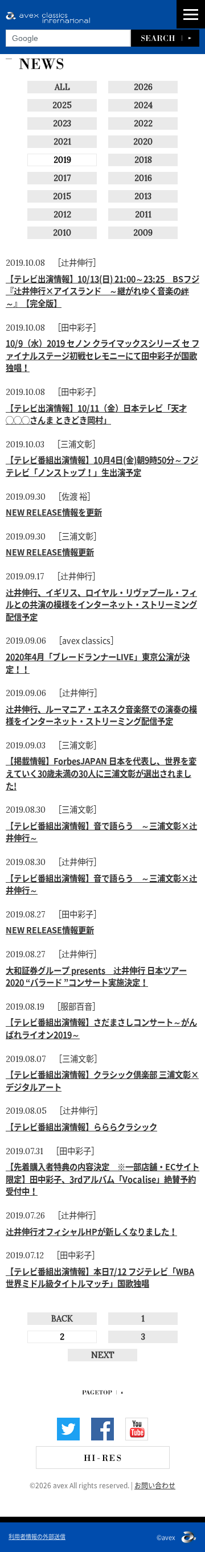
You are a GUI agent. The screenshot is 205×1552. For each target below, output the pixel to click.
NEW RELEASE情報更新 (50, 551)
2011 (143, 214)
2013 (142, 196)
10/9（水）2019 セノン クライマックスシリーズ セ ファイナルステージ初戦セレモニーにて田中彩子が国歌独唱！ (102, 354)
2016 (143, 178)
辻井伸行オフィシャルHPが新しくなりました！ (91, 1231)
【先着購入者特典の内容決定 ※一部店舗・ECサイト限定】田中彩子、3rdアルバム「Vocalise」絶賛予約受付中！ (102, 1178)
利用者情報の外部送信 (37, 1536)
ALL (62, 87)
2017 (62, 178)
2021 (62, 142)
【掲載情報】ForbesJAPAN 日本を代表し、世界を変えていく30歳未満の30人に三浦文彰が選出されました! (101, 772)
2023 (62, 123)
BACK (62, 1319)
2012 (62, 214)
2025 (62, 105)
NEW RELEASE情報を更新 (54, 512)
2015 (62, 196)
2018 (143, 160)
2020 (143, 142)
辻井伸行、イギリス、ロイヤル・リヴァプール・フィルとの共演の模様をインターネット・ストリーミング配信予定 (101, 604)
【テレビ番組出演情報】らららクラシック (81, 1126)
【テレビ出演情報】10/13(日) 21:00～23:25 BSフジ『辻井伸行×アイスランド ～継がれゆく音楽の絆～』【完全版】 (102, 290)
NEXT (102, 1355)
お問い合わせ (154, 1485)
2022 (143, 123)
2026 (143, 87)
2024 (143, 105)
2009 (143, 233)
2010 (62, 233)
